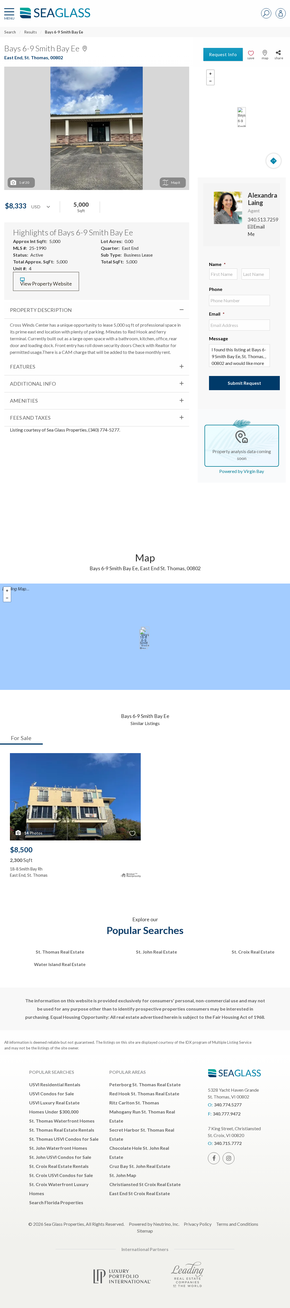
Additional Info (33, 384)
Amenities (24, 401)
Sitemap (145, 1230)
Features (22, 367)
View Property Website (46, 284)
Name (217, 264)
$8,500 (21, 849)
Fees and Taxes (30, 418)
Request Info (223, 54)
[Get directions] (273, 160)
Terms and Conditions (237, 1224)
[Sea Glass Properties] (54, 17)
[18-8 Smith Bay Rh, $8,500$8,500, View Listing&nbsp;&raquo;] (143, 639)
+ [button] (210, 73)
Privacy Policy (198, 1224)
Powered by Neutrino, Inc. (154, 1224)
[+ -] (241, 117)
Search (10, 32)
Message (218, 338)
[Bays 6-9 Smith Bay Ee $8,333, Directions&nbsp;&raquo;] (241, 117)
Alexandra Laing (262, 198)
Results (30, 32)
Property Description (41, 310)
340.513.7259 (263, 220)
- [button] (210, 81)
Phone (215, 289)
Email (217, 313)
